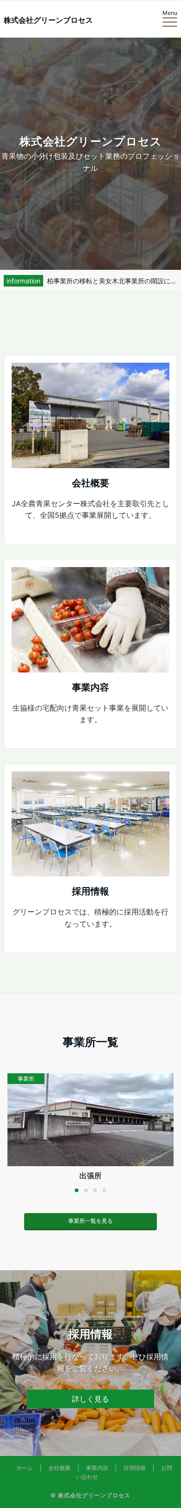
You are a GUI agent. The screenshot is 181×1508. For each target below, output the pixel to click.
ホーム (24, 1467)
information (23, 281)
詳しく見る (90, 1399)
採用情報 (134, 1467)
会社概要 (59, 1467)
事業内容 (97, 1467)
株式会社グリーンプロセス (48, 20)
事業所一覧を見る (90, 1220)
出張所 (90, 1175)
